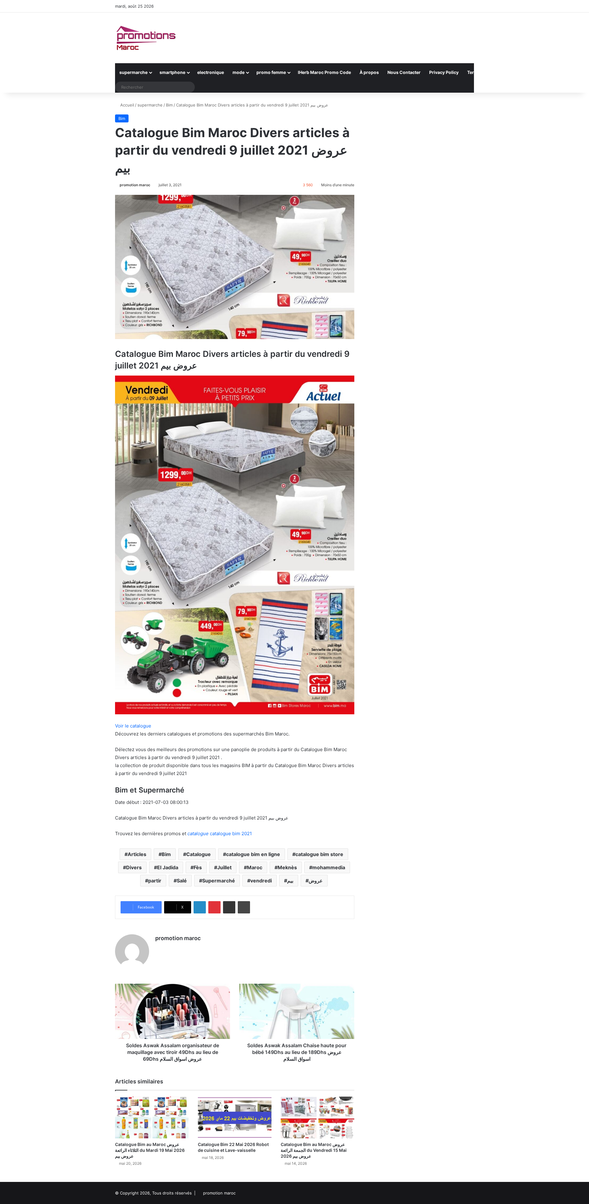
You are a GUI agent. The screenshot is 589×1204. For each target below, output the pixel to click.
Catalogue (198, 854)
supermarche (133, 72)
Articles (137, 854)
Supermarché (218, 881)
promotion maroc (135, 185)
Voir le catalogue (133, 726)
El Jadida (167, 867)
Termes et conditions (489, 72)
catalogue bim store (319, 854)
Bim (169, 104)
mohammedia (328, 867)
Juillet (224, 867)
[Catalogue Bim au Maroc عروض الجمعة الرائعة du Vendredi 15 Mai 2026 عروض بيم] (317, 1117)
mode (238, 72)
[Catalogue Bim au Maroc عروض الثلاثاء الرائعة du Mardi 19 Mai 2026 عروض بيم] (152, 1117)
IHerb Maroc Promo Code (324, 72)
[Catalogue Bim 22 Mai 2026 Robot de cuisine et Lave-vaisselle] (234, 1117)
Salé (182, 881)
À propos (369, 72)
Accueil (126, 104)
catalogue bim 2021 (219, 833)
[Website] (159, 948)
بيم (290, 881)
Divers (134, 867)
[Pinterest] (214, 907)
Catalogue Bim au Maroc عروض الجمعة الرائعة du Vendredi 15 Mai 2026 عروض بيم (314, 1150)
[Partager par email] (229, 907)
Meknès (287, 867)
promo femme (271, 72)
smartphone (172, 72)
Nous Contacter (404, 72)
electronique (210, 72)
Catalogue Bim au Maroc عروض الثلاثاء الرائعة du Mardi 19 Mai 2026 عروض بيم (150, 1150)
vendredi (261, 881)
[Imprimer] (244, 907)
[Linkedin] (200, 907)
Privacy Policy (444, 72)
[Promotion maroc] (145, 38)
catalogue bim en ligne (253, 854)
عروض (316, 881)
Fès (198, 867)
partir (154, 881)
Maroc (254, 867)
